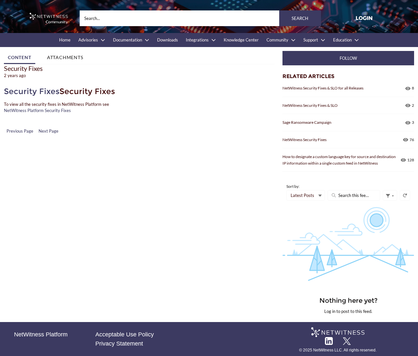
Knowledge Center (241, 39)
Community (277, 39)
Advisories (88, 39)
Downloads (167, 39)
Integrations (197, 39)
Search (300, 18)
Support (310, 39)
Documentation (127, 39)
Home (65, 39)
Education (342, 39)
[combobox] (200, 18)
